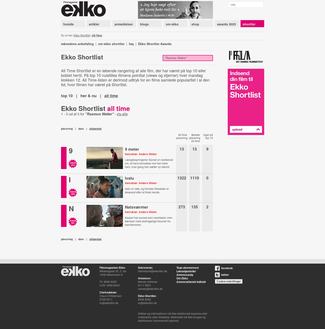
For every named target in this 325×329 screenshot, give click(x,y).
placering (67, 129)
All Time (97, 35)
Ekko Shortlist (82, 35)
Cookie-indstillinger (229, 281)
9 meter (132, 149)
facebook (227, 268)
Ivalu (129, 178)
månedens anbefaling (77, 44)
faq (131, 44)
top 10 (67, 96)
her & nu (88, 96)
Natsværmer (136, 207)
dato (81, 129)
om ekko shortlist (111, 44)
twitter (225, 275)
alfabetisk (95, 129)
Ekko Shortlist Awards (155, 44)
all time (111, 96)
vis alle (122, 113)
